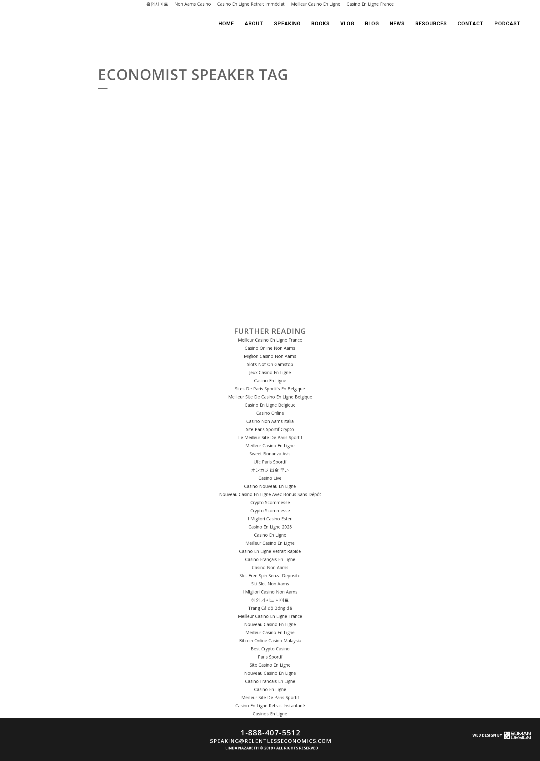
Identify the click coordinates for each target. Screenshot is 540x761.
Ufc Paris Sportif (270, 462)
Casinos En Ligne (270, 714)
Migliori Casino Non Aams (270, 356)
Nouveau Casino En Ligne (270, 624)
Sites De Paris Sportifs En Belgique (270, 389)
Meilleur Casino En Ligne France (270, 340)
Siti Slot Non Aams (270, 584)
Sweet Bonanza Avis (270, 454)
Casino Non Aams (270, 567)
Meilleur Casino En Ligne (270, 445)
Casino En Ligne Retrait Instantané (270, 705)
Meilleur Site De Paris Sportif (270, 697)
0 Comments (156, 253)
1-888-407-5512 (271, 732)
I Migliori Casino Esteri (270, 519)
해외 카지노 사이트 (270, 600)
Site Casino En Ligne (270, 665)
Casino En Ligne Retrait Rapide (270, 551)
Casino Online (270, 413)
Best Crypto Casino (270, 649)
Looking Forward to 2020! (247, 242)
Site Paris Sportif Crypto (270, 429)
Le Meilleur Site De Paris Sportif (270, 437)
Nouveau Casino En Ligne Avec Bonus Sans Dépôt (270, 494)
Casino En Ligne (270, 380)
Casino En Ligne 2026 (270, 527)
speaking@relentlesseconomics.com (271, 740)
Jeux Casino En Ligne (270, 372)
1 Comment (360, 182)
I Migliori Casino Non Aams (270, 592)
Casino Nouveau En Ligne (270, 486)
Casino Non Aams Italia (270, 421)
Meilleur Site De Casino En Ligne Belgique (270, 397)
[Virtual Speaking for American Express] (151, 137)
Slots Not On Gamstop (270, 364)
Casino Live (270, 478)
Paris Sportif (270, 657)
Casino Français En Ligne (270, 559)
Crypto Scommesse (270, 502)
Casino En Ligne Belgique (270, 405)
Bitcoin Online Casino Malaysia (270, 640)
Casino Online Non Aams (270, 348)
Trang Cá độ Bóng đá (270, 608)
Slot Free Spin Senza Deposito (270, 575)
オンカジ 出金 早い (270, 470)
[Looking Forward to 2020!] (258, 167)
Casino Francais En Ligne (270, 681)
